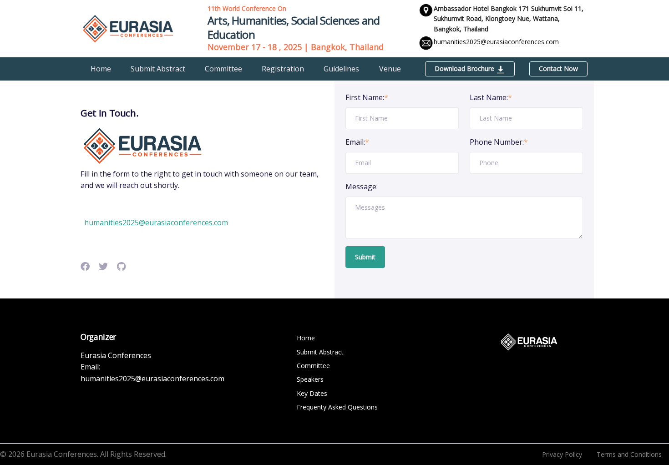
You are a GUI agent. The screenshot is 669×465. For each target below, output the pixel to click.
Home (101, 69)
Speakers (310, 379)
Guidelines (341, 69)
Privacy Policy (562, 454)
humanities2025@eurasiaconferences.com (496, 41)
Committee (223, 69)
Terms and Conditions (629, 454)
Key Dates (312, 393)
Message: (361, 187)
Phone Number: (499, 142)
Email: (357, 142)
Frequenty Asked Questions (337, 407)
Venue (390, 69)
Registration (283, 69)
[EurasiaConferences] (128, 28)
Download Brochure (465, 68)
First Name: (366, 97)
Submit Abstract (158, 69)
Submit (365, 257)
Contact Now (558, 68)
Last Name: (491, 97)
